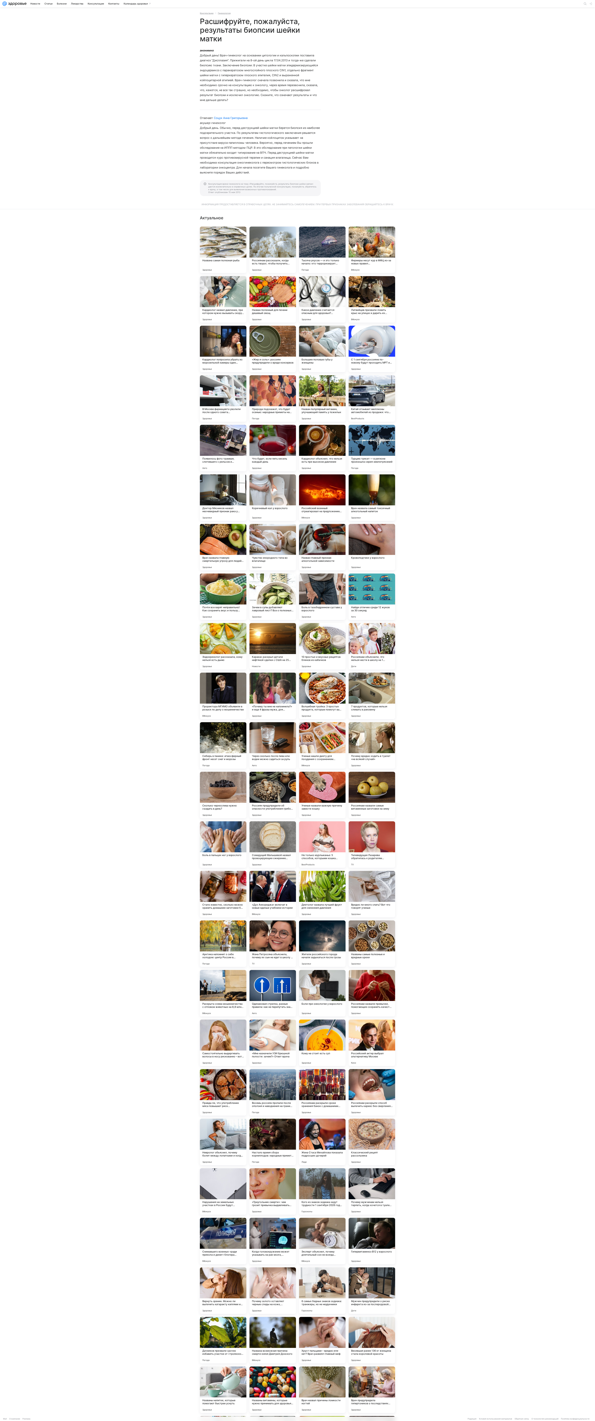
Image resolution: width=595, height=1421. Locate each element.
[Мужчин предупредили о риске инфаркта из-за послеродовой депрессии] (372, 1290)
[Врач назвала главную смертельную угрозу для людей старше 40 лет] (223, 547)
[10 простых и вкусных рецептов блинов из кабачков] (322, 646)
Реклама (26, 1419)
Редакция (472, 1419)
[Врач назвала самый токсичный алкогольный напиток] (372, 497)
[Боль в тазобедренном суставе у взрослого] (322, 597)
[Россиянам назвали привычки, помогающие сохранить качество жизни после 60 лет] (372, 993)
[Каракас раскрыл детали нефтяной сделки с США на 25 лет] (272, 646)
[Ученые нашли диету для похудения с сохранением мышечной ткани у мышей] (322, 745)
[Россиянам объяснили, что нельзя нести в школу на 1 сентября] (372, 646)
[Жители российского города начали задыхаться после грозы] (322, 943)
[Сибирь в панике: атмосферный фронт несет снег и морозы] (223, 745)
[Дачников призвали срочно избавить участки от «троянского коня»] (223, 1340)
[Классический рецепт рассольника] (372, 1142)
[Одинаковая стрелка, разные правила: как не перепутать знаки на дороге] (272, 993)
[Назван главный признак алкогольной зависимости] (322, 547)
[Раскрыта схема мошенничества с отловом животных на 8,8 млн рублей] (223, 993)
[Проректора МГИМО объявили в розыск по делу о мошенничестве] (223, 696)
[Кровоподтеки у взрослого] (372, 547)
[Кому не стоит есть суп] (322, 1043)
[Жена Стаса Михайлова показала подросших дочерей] (322, 1142)
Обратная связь (522, 1419)
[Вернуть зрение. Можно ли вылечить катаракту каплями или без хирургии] (223, 1290)
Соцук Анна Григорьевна (231, 118)
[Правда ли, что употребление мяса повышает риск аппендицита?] (223, 1092)
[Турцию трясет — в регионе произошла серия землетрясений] (372, 448)
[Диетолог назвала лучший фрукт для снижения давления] (322, 894)
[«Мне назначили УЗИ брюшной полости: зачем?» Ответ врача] (272, 1043)
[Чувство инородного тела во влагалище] (272, 547)
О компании (14, 1419)
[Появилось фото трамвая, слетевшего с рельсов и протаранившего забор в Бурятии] (223, 448)
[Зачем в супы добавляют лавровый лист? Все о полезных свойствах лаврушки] (272, 597)
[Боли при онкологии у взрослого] (322, 993)
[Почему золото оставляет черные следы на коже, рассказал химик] (272, 1290)
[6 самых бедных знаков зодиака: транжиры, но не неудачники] (322, 1290)
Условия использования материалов (495, 1419)
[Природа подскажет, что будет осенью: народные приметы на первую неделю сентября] (272, 398)
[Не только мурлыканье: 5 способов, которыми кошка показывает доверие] (322, 844)
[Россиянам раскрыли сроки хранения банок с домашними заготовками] (322, 1092)
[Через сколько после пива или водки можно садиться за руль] (272, 745)
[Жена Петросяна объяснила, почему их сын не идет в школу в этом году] (272, 943)
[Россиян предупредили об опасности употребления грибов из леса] (272, 795)
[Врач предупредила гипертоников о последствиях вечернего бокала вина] (372, 1389)
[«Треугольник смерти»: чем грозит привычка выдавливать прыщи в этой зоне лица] (272, 1191)
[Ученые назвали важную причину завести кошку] (322, 795)
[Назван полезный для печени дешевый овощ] (272, 299)
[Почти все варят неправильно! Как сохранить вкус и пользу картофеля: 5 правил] (223, 597)
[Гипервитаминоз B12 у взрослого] (372, 1241)
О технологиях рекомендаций (544, 1419)
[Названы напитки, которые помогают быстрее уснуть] (223, 1389)
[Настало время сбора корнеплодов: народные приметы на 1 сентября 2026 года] (272, 1142)
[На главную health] (17, 3)
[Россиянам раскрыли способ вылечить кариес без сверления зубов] (372, 1092)
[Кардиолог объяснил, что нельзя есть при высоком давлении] (322, 448)
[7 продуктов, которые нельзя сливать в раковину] (372, 696)
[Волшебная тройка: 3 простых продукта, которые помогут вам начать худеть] (322, 696)
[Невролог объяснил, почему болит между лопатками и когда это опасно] (223, 1142)
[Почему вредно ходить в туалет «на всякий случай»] (372, 745)
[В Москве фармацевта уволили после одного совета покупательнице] (223, 398)
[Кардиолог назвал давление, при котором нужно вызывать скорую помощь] (223, 299)
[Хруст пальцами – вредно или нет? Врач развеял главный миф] (322, 1340)
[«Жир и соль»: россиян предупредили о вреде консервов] (272, 349)
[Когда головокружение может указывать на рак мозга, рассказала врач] (272, 1241)
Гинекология (224, 13)
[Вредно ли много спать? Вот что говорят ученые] (372, 894)
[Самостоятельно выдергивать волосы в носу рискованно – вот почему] (223, 1043)
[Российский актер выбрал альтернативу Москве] (372, 1043)
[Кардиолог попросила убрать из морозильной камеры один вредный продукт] (223, 349)
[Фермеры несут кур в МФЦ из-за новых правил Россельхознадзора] (372, 250)
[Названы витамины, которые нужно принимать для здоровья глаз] (272, 1389)
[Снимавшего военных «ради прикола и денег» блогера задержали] (223, 1241)
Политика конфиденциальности (575, 1419)
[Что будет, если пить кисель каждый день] (272, 448)
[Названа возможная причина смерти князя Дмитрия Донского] (272, 1340)
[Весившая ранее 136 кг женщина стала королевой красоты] (372, 1340)
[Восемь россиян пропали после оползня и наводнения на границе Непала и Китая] (272, 1092)
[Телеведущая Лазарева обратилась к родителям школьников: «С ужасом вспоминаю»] (372, 844)
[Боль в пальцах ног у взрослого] (223, 844)
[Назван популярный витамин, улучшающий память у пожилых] (322, 398)
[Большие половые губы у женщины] (322, 349)
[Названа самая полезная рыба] (223, 250)
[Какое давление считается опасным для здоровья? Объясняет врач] (322, 299)
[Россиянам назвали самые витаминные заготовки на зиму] (372, 795)
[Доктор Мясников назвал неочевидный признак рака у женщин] (223, 497)
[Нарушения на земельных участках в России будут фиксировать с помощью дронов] (223, 1191)
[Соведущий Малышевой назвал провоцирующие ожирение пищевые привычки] (272, 844)
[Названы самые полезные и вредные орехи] (372, 943)
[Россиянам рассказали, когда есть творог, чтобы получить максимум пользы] (272, 250)
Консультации (207, 13)
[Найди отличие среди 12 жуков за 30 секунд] (372, 597)
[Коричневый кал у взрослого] (272, 497)
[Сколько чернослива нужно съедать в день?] (223, 795)
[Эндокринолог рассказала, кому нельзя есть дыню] (223, 646)
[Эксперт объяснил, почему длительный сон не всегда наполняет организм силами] (322, 1241)
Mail (5, 1419)
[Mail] (4, 3)
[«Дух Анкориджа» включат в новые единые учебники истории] (272, 894)
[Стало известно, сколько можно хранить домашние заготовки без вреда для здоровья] (223, 894)
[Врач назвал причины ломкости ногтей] (322, 1389)
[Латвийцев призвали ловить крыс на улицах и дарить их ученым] (372, 299)
